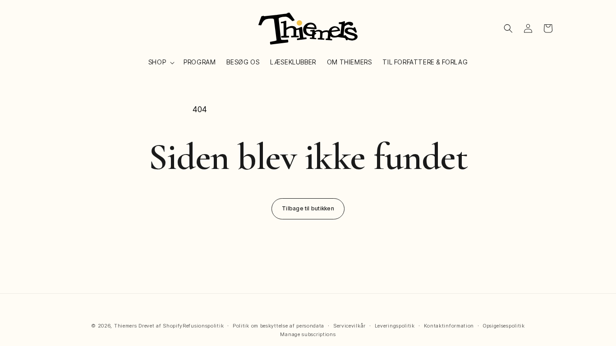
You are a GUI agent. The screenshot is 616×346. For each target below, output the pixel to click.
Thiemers (125, 326)
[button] (160, 62)
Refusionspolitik (203, 326)
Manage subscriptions (308, 334)
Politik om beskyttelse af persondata (278, 326)
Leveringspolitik (395, 326)
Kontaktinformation (449, 326)
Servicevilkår (349, 326)
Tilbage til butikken (308, 208)
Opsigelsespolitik (504, 326)
